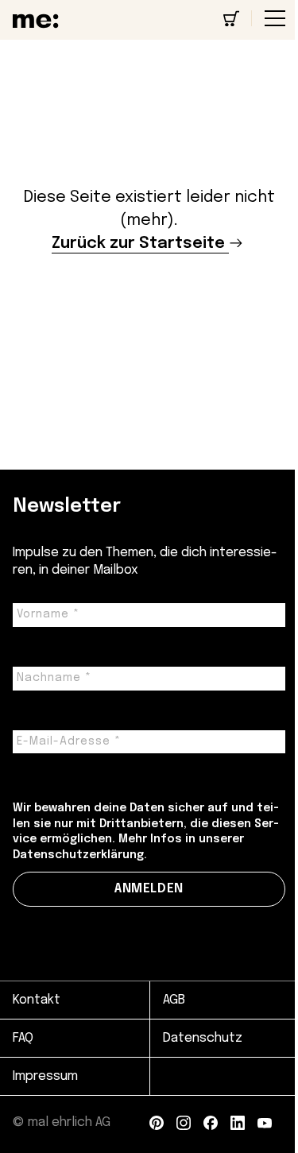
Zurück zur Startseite (138, 243)
